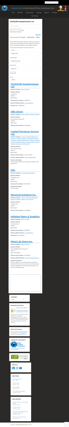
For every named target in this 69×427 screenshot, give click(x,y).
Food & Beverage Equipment (28, 173)
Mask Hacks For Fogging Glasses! (19, 416)
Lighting (23, 199)
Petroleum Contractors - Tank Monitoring (20, 143)
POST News (54, 12)
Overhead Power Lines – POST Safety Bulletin (20, 403)
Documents (39, 12)
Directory (38, 34)
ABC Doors (17, 111)
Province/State (13, 57)
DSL (13, 170)
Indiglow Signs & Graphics (25, 216)
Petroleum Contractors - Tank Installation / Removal (27, 142)
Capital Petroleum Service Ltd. (25, 132)
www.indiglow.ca (29, 103)
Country (13, 50)
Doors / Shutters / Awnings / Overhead (30, 114)
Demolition (13, 138)
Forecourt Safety (16, 383)
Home (13, 12)
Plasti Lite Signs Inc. (22, 241)
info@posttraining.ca (15, 317)
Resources (46, 12)
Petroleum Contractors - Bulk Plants (24, 138)
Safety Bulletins (16, 399)
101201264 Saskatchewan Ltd (22, 22)
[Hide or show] (10, 39)
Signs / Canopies (25, 89)
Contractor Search (30, 12)
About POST (20, 12)
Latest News (15, 376)
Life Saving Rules (16, 387)
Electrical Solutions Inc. (23, 195)
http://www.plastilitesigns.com (32, 258)
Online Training (34, 15)
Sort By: (11, 77)
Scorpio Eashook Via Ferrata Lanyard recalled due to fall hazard (20, 412)
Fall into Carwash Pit (17, 407)
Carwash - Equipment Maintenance (29, 136)
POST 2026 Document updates (19, 391)
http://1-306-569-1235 (30, 157)
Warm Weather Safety (17, 379)
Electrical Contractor (15, 199)
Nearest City (13, 65)
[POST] (34, 8)
